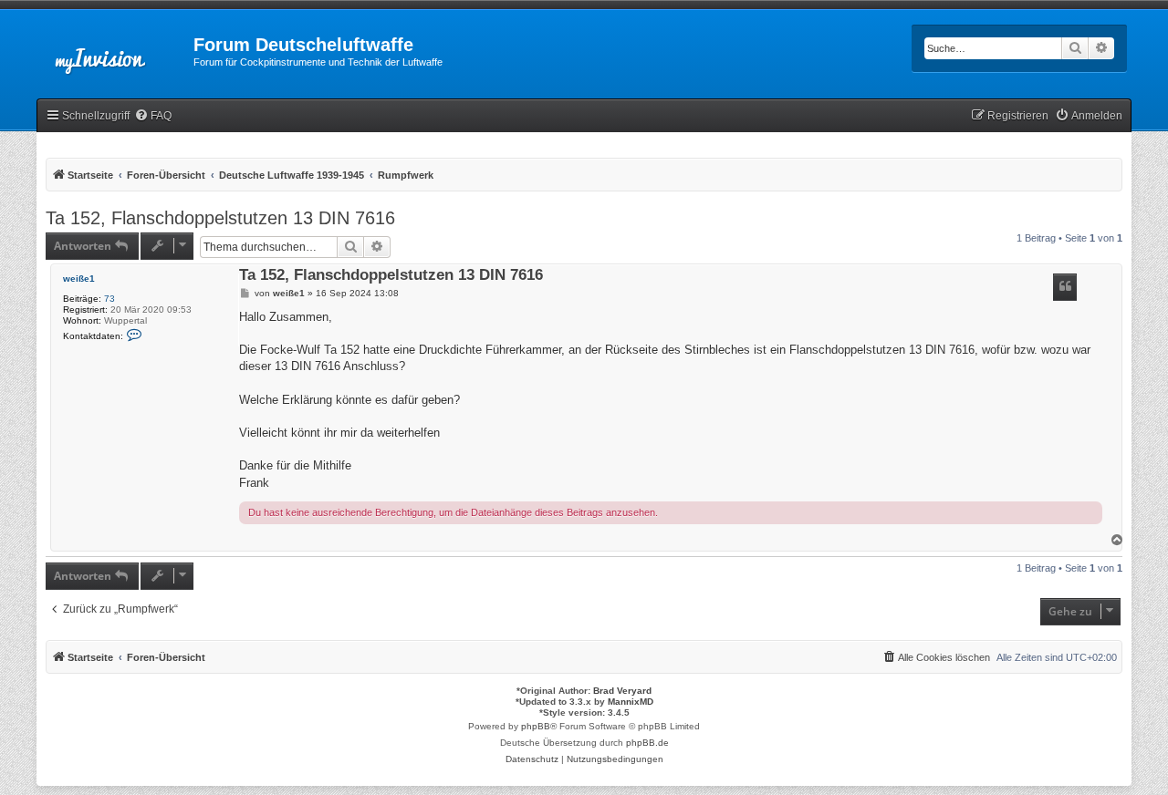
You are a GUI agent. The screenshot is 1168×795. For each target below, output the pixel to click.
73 (109, 299)
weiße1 (79, 279)
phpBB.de (647, 743)
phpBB (535, 726)
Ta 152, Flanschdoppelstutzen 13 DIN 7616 (220, 217)
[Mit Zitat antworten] (1065, 287)
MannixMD (630, 702)
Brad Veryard (622, 691)
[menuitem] (153, 116)
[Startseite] (114, 50)
